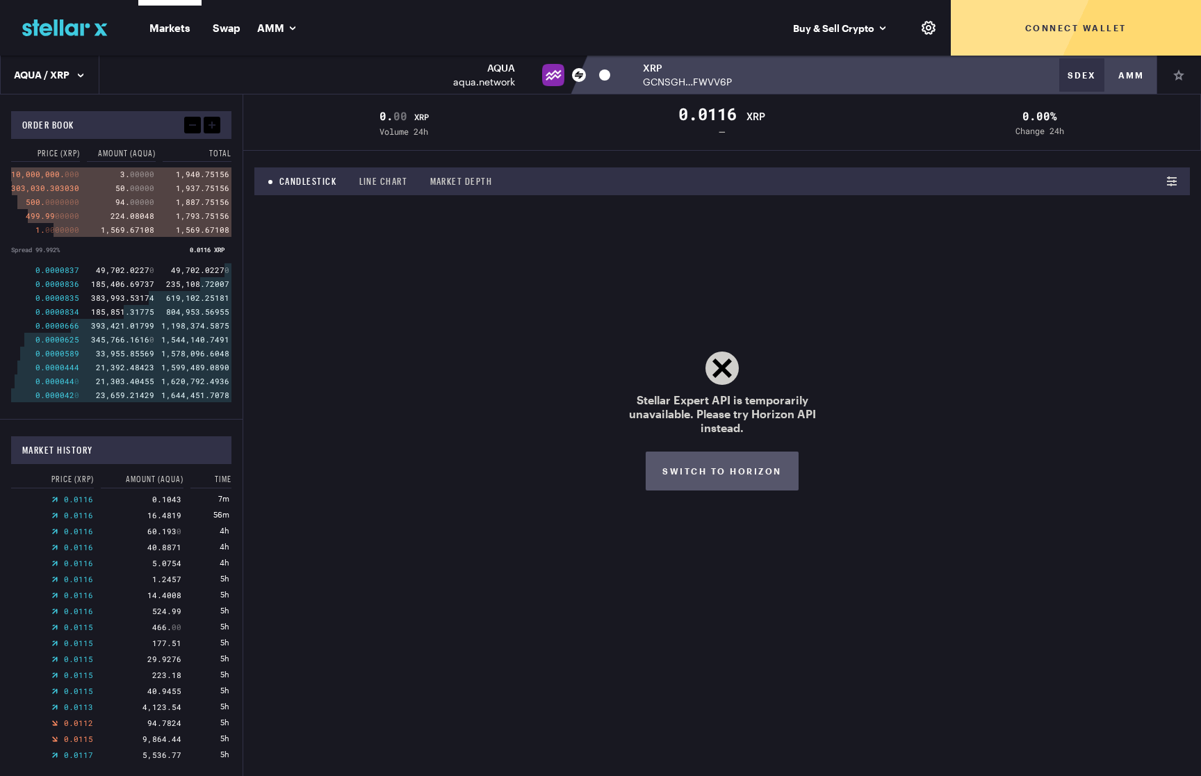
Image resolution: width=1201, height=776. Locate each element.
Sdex (1082, 75)
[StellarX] (65, 28)
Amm (1131, 75)
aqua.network (484, 82)
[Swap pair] (579, 75)
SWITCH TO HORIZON (722, 471)
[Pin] (1179, 75)
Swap (226, 28)
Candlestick (308, 181)
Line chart (383, 181)
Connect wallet (1076, 28)
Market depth (461, 181)
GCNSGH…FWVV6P (687, 82)
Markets (169, 28)
